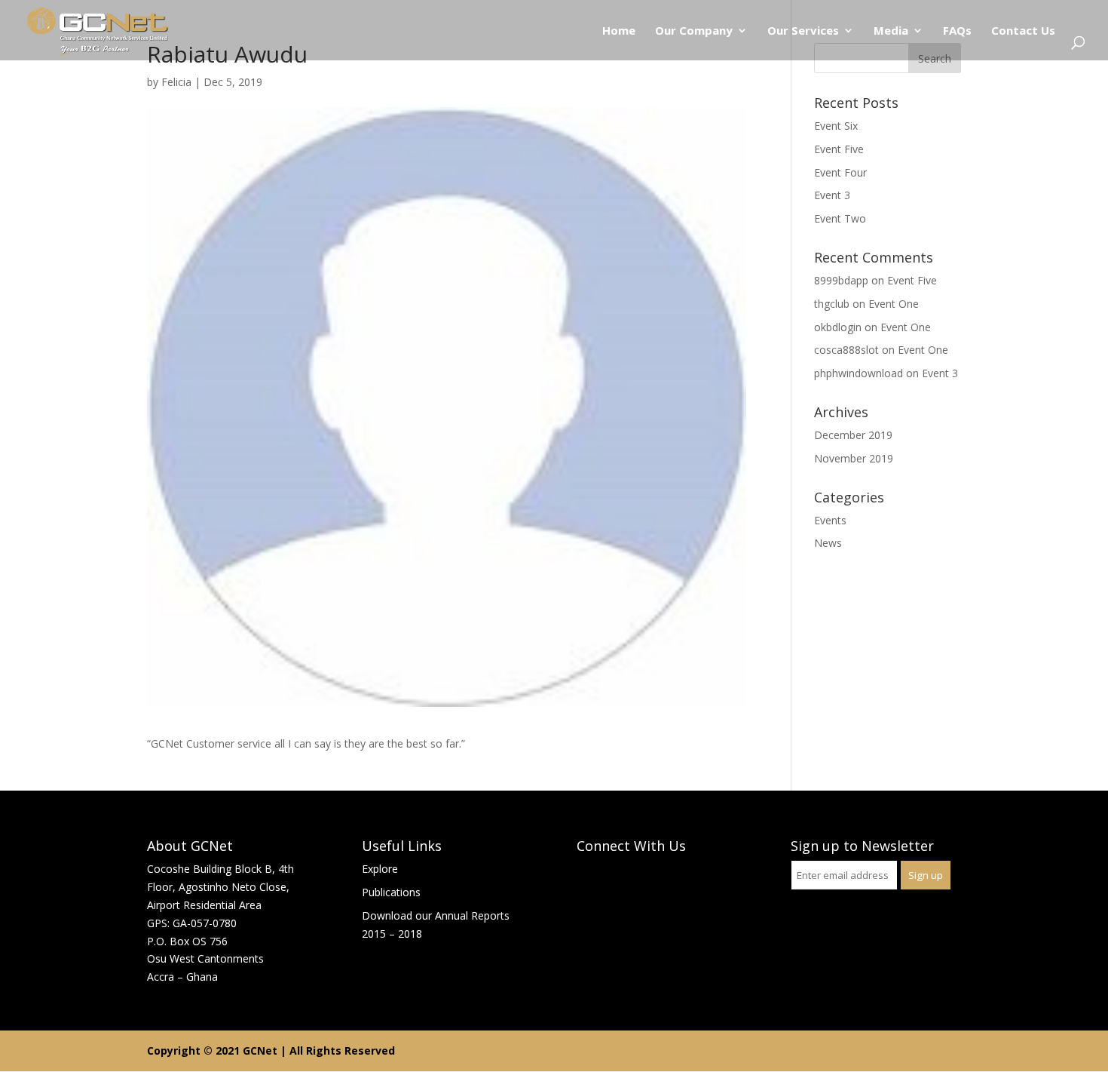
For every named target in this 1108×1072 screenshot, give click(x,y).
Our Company (694, 31)
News (828, 543)
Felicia (176, 82)
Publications (391, 892)
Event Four (840, 172)
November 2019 (853, 458)
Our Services (803, 31)
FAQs (957, 31)
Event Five (839, 149)
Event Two (840, 218)
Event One (893, 303)
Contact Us (1023, 31)
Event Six (836, 125)
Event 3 (832, 195)
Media (891, 31)
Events (830, 520)
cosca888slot (846, 349)
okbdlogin (838, 327)
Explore (380, 869)
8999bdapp (841, 280)
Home (618, 31)
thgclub (831, 303)
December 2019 (853, 435)
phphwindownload (858, 373)
